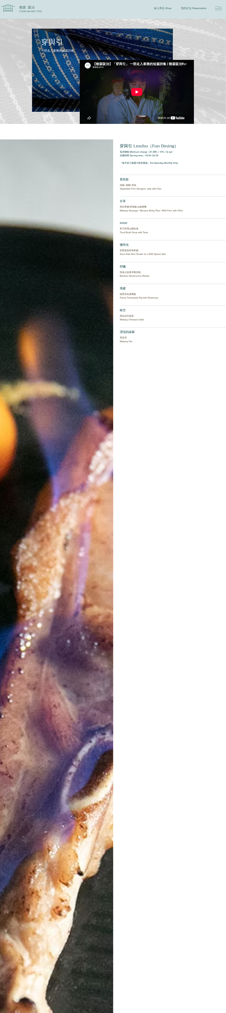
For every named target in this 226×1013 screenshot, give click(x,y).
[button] (218, 8)
